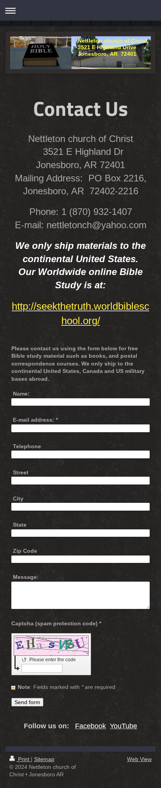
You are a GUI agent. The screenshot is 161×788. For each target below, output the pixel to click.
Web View (139, 759)
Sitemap (44, 759)
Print (23, 759)
